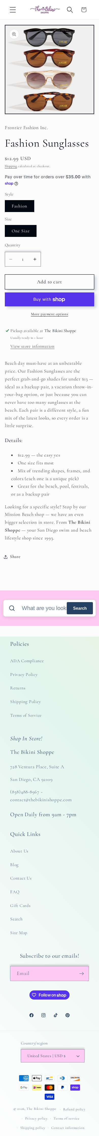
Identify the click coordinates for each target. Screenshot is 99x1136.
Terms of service (67, 1118)
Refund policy (74, 1109)
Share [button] (15, 556)
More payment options (49, 314)
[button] (13, 10)
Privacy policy (36, 1118)
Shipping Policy (25, 701)
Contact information (68, 1128)
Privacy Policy (24, 674)
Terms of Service (26, 715)
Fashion (19, 206)
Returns (17, 688)
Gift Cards (20, 905)
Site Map (18, 932)
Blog (14, 864)
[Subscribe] (82, 973)
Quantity (13, 245)
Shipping (11, 166)
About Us (19, 851)
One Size (21, 231)
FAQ (14, 892)
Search (80, 608)
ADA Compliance (27, 660)
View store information (32, 346)
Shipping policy (32, 1128)
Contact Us (21, 878)
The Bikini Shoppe (41, 1109)
